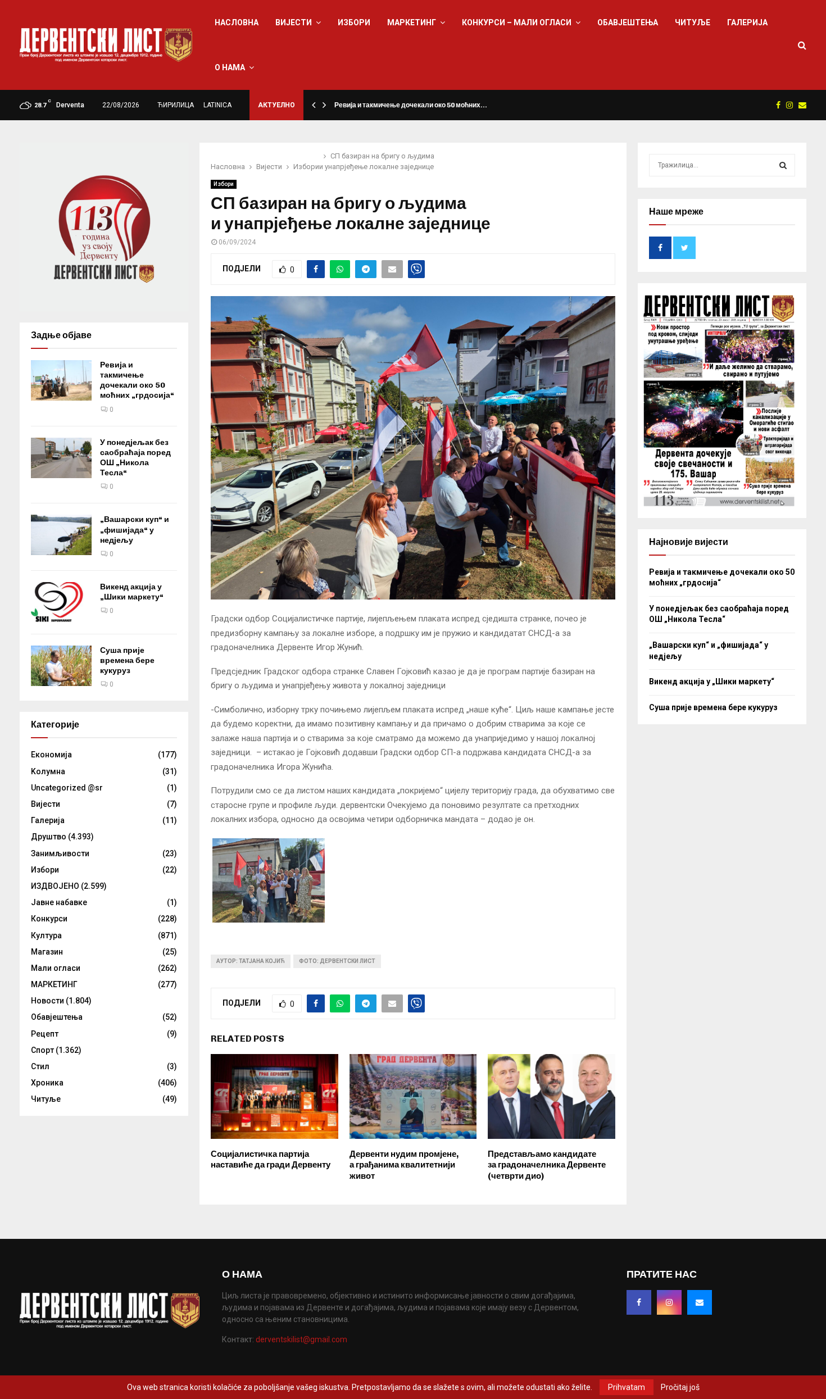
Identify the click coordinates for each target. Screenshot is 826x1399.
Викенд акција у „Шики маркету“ (132, 592)
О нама (230, 67)
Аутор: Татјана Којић (250, 961)
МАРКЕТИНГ (411, 22)
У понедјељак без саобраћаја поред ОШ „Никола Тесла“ (135, 458)
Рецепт (44, 1033)
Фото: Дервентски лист (337, 961)
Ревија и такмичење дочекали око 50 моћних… (410, 105)
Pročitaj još (680, 1387)
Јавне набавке (59, 902)
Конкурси (49, 918)
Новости (47, 1000)
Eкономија (51, 754)
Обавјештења (627, 22)
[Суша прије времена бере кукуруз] (61, 666)
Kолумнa (48, 771)
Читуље (692, 22)
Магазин (47, 951)
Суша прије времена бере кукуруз (127, 660)
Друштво (48, 836)
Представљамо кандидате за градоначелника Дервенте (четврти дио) (547, 1165)
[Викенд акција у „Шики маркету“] (61, 602)
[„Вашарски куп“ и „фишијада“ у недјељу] (61, 535)
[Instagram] (669, 1302)
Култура (46, 935)
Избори (354, 22)
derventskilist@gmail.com (301, 1339)
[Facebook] (639, 1302)
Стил (40, 1066)
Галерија (747, 22)
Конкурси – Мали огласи (516, 22)
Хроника (47, 1082)
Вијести (293, 22)
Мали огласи (55, 968)
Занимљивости (60, 853)
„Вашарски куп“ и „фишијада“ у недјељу (134, 529)
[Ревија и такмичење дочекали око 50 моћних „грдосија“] (61, 380)
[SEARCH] (783, 165)
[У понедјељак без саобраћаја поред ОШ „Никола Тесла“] (61, 458)
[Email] (699, 1302)
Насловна (236, 22)
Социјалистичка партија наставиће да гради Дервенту (270, 1159)
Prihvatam (626, 1387)
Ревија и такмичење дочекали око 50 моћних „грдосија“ (137, 380)
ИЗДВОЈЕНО (55, 886)
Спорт (42, 1050)
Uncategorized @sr (67, 787)
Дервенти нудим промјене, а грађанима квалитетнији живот (404, 1165)
